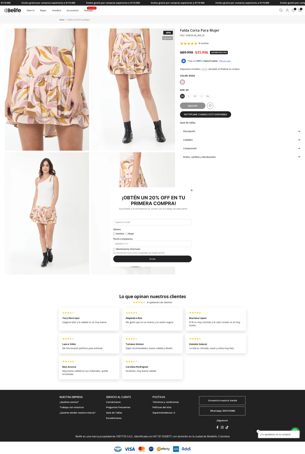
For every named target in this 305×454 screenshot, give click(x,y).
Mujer (43, 10)
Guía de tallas (187, 122)
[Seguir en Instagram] (222, 428)
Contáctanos (113, 402)
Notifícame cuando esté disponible (205, 114)
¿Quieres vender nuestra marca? (77, 412)
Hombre (56, 10)
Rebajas (89, 10)
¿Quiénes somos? (69, 402)
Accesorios (73, 10)
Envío (204, 68)
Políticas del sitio (161, 407)
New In (30, 10)
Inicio (62, 20)
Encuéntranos (114, 418)
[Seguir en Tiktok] (227, 428)
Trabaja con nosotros (72, 407)
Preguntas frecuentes (118, 407)
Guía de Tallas (114, 412)
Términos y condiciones (165, 402)
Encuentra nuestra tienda (222, 400)
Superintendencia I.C (163, 412)
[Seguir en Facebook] (217, 428)
